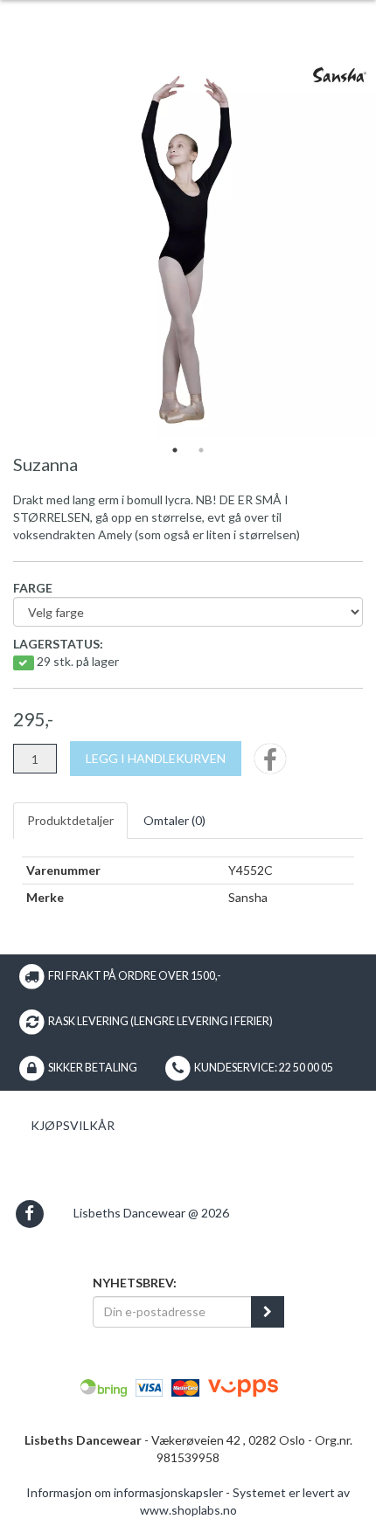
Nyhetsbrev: (135, 1282)
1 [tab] (175, 450)
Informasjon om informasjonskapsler (124, 1492)
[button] (29, 1213)
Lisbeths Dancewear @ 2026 (151, 1212)
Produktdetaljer (70, 820)
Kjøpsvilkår (73, 1125)
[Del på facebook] (270, 764)
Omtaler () (174, 820)
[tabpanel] (188, 249)
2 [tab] (201, 450)
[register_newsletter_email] (267, 1312)
